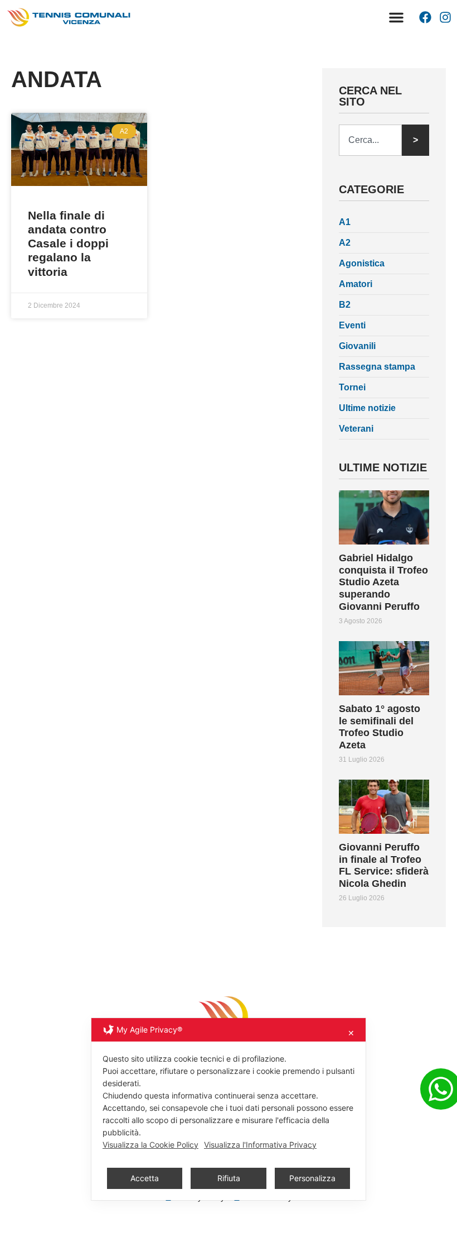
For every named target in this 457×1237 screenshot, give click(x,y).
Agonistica (362, 263)
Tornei (352, 387)
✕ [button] (351, 1033)
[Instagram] (445, 17)
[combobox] (370, 140)
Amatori (355, 284)
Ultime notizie (367, 408)
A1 (345, 222)
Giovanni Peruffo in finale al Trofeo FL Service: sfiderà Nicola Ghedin (384, 865)
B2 (345, 304)
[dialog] (228, 1109)
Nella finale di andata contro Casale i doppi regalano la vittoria (68, 243)
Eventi (352, 325)
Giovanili (357, 346)
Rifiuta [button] (228, 1178)
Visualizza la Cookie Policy (150, 1144)
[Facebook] (425, 17)
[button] (396, 17)
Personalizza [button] (312, 1178)
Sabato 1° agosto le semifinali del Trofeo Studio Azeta (379, 727)
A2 (345, 242)
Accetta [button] (144, 1178)
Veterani (356, 428)
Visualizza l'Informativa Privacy (260, 1144)
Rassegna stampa (377, 366)
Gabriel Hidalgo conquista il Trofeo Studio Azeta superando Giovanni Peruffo (383, 582)
